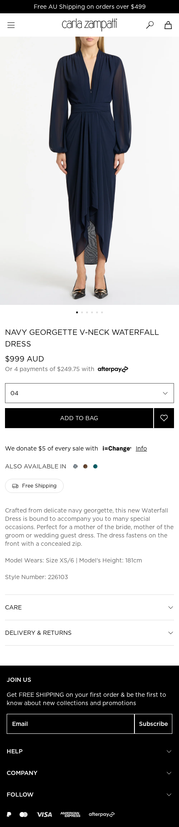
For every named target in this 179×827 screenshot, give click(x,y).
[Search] (150, 25)
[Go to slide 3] (87, 312)
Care (13, 607)
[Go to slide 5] (97, 312)
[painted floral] (75, 466)
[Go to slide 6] (102, 312)
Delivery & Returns (38, 633)
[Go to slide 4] (92, 312)
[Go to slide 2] (82, 312)
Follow (20, 794)
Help (14, 751)
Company (22, 773)
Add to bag (79, 418)
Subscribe (153, 724)
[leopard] (85, 466)
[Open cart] (168, 25)
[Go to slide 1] (77, 312)
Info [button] (141, 448)
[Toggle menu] (11, 25)
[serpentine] (95, 466)
